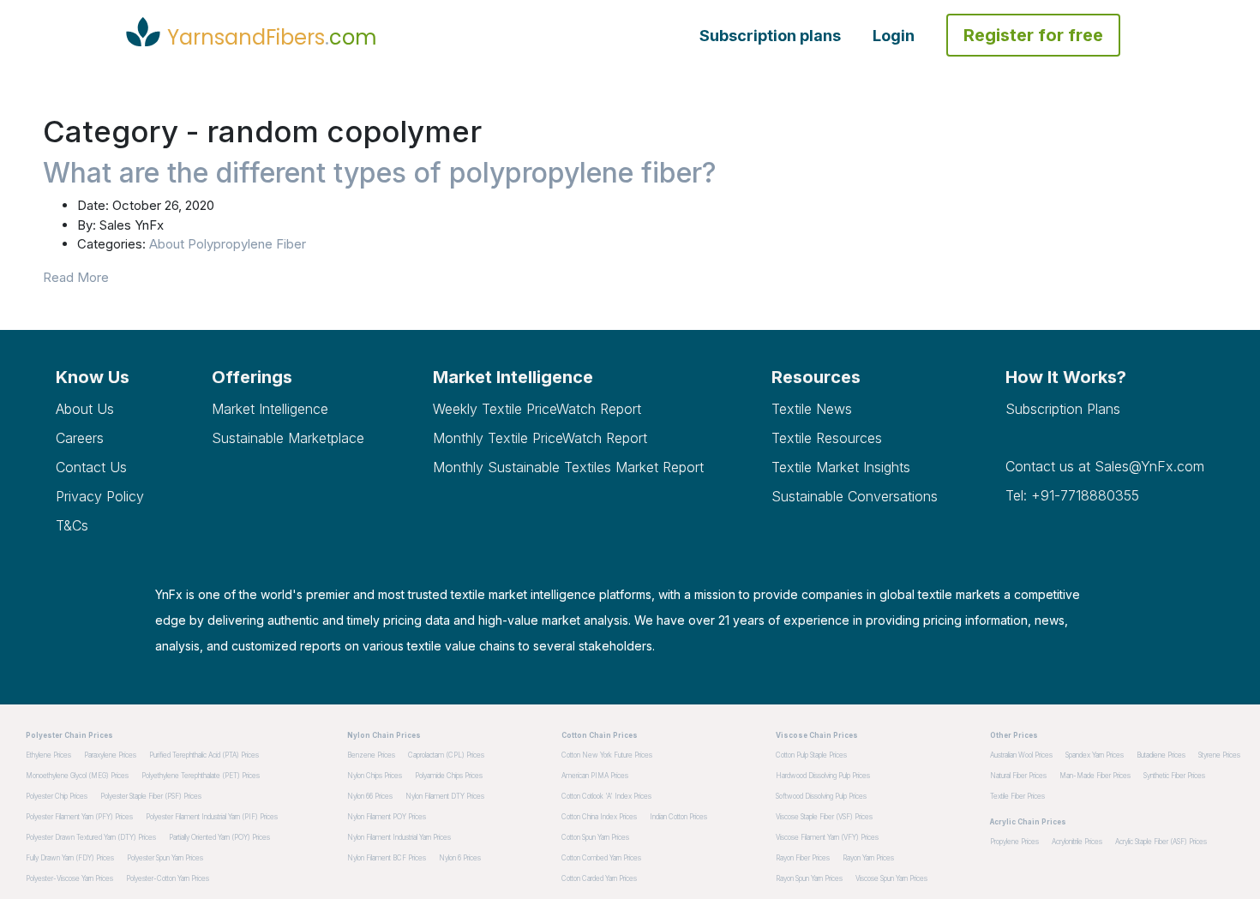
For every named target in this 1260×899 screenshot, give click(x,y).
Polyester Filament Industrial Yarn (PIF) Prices (212, 816)
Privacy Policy (100, 496)
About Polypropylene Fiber (227, 244)
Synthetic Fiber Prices (1174, 775)
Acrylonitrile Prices (1077, 841)
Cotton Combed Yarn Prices (601, 858)
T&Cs (72, 525)
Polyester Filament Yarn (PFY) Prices (79, 816)
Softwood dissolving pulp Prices (821, 796)
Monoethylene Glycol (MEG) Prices (77, 775)
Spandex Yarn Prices (1094, 755)
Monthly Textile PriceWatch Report (540, 438)
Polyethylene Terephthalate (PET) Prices (200, 775)
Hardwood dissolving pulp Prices (823, 775)
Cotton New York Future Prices (606, 755)
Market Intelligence (270, 408)
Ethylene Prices (48, 755)
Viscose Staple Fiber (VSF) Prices (824, 816)
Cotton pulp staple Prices (811, 755)
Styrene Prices (1219, 755)
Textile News (811, 408)
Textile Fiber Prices (1017, 796)
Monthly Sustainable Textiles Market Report (568, 467)
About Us (85, 408)
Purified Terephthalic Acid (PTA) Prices (204, 755)
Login (894, 36)
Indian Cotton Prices (678, 816)
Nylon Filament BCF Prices (386, 858)
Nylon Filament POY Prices (386, 816)
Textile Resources (826, 438)
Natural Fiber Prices (1018, 775)
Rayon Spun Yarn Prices (809, 878)
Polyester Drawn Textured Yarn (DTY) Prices (91, 837)
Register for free (1033, 35)
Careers (80, 438)
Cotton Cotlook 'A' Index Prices (606, 796)
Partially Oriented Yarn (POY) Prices (219, 837)
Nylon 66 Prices (370, 796)
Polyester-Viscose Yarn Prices (69, 878)
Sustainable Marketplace (288, 438)
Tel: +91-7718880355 (1072, 495)
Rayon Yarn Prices (868, 858)
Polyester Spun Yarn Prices (165, 858)
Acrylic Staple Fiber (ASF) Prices (1161, 841)
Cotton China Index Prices (599, 816)
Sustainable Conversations (854, 496)
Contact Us (91, 467)
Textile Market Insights (840, 467)
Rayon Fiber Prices (803, 858)
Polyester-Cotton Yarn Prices (167, 878)
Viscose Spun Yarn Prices (891, 878)
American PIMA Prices (594, 775)
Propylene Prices (1014, 841)
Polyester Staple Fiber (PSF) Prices (150, 796)
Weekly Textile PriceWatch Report (537, 408)
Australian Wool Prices (1021, 755)
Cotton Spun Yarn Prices (595, 837)
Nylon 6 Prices (460, 858)
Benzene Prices (371, 755)
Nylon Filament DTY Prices (444, 796)
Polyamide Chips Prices (449, 775)
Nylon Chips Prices (374, 775)
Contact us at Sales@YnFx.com (1104, 466)
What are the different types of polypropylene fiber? (380, 172)
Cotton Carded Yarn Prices (599, 878)
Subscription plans (770, 36)
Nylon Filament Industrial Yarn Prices (399, 837)
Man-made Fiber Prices (1095, 775)
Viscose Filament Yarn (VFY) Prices (827, 837)
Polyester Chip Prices (56, 796)
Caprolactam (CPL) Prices (446, 755)
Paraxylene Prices (110, 755)
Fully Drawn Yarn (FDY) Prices (70, 858)
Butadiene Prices (1161, 755)
